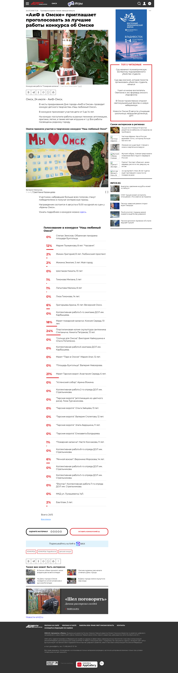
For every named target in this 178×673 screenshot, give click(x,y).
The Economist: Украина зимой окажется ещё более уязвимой (133, 213)
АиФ (80, 86)
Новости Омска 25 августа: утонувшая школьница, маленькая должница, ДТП (131, 113)
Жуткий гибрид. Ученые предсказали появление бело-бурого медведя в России (137, 156)
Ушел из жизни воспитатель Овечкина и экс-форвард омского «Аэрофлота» (131, 92)
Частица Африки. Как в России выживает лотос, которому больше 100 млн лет (136, 138)
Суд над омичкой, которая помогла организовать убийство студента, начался (131, 82)
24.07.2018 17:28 (32, 11)
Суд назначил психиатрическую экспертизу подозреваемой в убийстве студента (131, 71)
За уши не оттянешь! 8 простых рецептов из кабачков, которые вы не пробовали (137, 130)
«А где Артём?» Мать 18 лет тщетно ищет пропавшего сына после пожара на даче (136, 173)
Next (103, 156)
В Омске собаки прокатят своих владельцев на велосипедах (50, 571)
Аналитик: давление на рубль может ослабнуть (136, 187)
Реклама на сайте (51, 625)
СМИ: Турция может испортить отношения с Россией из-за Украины (136, 196)
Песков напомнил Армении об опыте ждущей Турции (136, 222)
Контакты (121, 625)
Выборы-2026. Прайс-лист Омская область (96, 625)
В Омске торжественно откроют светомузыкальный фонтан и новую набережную (131, 103)
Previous (31, 156)
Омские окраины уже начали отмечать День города (90, 571)
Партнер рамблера (67, 663)
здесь (83, 212)
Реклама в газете (69, 625)
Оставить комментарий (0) (89, 532)
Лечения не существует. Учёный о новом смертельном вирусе (135, 146)
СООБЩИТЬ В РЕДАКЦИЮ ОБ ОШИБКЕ (58, 628)
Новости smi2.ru (34, 617)
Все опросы (46, 519)
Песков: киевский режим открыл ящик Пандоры (134, 204)
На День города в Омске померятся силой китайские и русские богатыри (49, 581)
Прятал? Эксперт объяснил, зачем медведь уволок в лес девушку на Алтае (135, 164)
